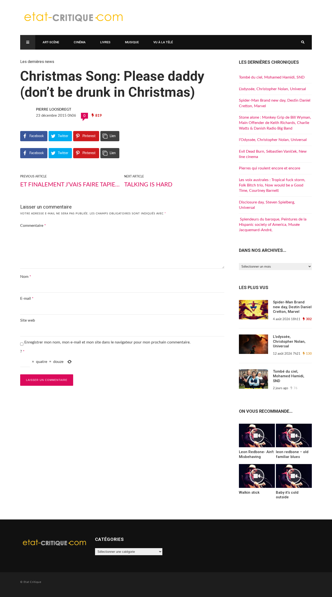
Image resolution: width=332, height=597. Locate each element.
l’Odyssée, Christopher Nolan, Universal (273, 140)
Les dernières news (37, 61)
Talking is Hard (148, 185)
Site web (27, 320)
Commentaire (33, 226)
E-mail (27, 298)
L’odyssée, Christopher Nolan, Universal (272, 89)
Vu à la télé (163, 42)
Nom (25, 277)
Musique (132, 42)
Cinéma (80, 42)
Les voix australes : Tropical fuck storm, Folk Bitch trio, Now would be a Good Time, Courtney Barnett (272, 185)
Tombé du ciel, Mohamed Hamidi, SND (272, 77)
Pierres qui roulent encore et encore (269, 168)
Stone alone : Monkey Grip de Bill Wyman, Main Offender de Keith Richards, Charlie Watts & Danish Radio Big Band (275, 122)
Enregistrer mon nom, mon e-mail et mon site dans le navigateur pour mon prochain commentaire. (107, 342)
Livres (105, 42)
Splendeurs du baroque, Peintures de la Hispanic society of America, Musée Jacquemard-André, (272, 224)
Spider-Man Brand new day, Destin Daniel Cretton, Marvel (292, 307)
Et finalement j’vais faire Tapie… (70, 185)
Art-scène (51, 42)
